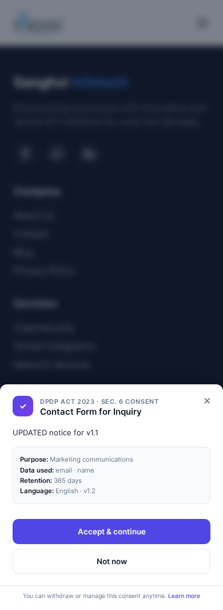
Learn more (184, 596)
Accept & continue (112, 531)
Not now (112, 561)
